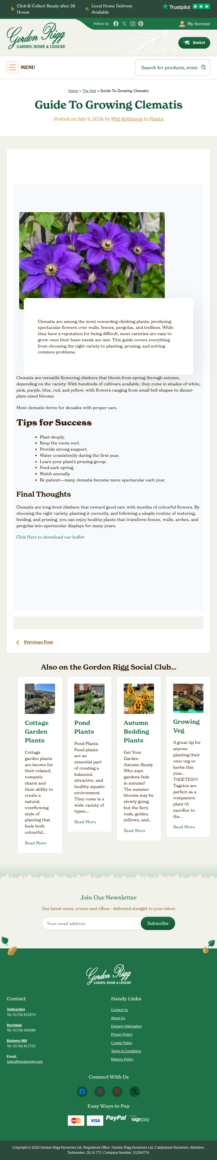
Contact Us (119, 1010)
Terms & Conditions (126, 1051)
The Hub (89, 91)
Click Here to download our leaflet (50, 537)
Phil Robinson (127, 119)
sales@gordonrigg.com (25, 1062)
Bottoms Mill (17, 1041)
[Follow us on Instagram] (133, 24)
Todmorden (16, 1009)
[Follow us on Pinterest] (141, 24)
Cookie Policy (121, 1043)
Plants (156, 119)
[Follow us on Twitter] (124, 24)
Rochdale (14, 1025)
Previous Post (38, 642)
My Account (198, 23)
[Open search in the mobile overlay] (172, 67)
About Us (118, 1018)
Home (73, 91)
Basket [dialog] (199, 42)
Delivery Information (126, 1026)
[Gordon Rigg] (36, 36)
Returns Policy (122, 1059)
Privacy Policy (122, 1035)
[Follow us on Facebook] (116, 24)
